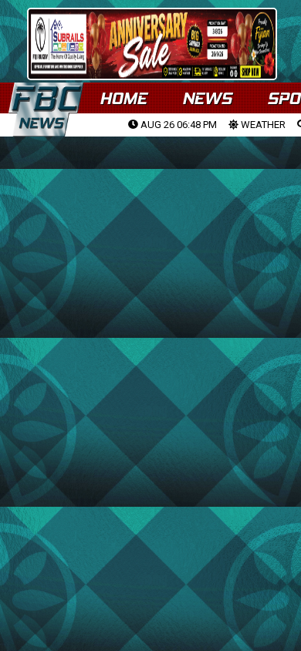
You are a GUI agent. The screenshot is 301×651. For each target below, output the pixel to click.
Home (123, 98)
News (207, 98)
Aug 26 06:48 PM (177, 124)
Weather (262, 124)
